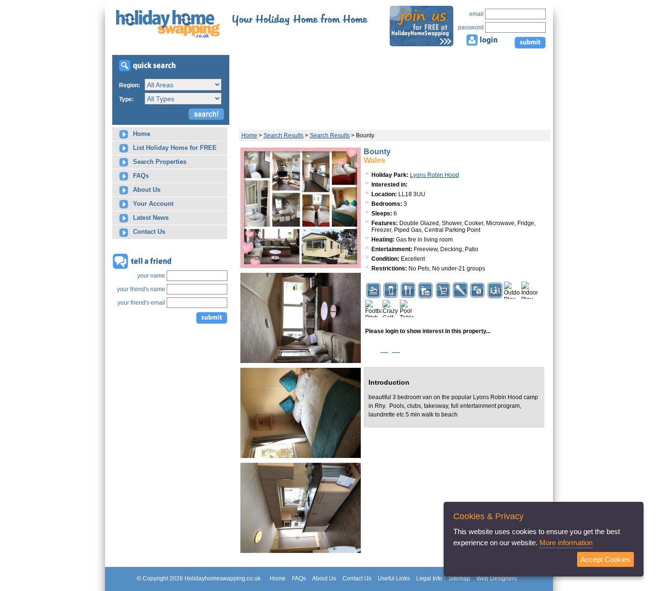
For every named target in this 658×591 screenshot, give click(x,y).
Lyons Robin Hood (434, 175)
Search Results (283, 135)
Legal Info (429, 578)
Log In (390, 349)
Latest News (150, 217)
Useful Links (394, 578)
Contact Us (148, 231)
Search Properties (158, 161)
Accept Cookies (605, 559)
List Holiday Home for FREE (174, 147)
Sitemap (459, 578)
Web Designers (496, 578)
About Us (145, 189)
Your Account (152, 203)
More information (566, 542)
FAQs (140, 175)
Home (140, 133)
